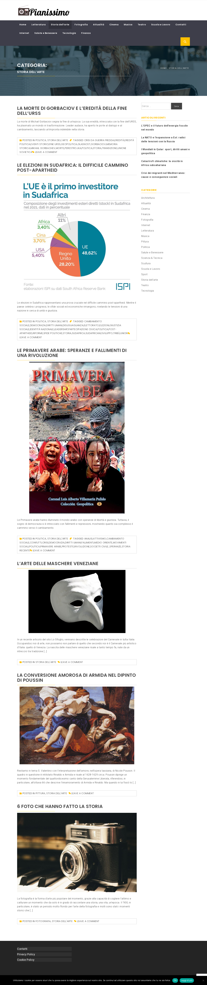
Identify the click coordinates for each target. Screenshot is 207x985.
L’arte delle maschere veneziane (57, 563)
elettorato (91, 325)
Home (22, 24)
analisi (88, 538)
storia (97, 148)
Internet (24, 33)
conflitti (36, 542)
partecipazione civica (82, 329)
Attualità (98, 24)
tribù (116, 333)
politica (87, 148)
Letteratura (39, 24)
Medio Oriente (103, 542)
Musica (128, 24)
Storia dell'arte (57, 140)
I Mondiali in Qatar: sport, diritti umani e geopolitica (165, 151)
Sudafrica (78, 333)
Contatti (180, 24)
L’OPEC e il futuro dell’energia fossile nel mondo (164, 127)
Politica (41, 140)
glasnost (84, 144)
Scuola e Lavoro (160, 24)
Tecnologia (69, 33)
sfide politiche (52, 333)
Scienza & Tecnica (151, 258)
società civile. (99, 546)
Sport (144, 274)
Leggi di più (186, 980)
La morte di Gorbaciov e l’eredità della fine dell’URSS (72, 111)
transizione (109, 148)
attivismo (99, 538)
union (124, 333)
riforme (38, 333)
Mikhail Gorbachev (43, 148)
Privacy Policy (26, 954)
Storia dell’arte (60, 24)
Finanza (86, 33)
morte (60, 148)
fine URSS (54, 144)
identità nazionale (42, 329)
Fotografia (81, 24)
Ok (175, 980)
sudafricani (93, 333)
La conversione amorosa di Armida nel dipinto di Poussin (76, 677)
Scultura (146, 263)
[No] (203, 980)
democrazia (38, 325)
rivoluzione (82, 546)
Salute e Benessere (45, 33)
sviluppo (107, 333)
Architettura (148, 197)
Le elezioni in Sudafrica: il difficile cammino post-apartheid (72, 167)
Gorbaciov (98, 144)
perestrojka (73, 148)
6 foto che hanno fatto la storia (60, 806)
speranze (115, 546)
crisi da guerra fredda (99, 140)
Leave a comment (46, 152)
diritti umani (54, 325)
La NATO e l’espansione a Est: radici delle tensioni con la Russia (163, 139)
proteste (68, 546)
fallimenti (87, 542)
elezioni (104, 325)
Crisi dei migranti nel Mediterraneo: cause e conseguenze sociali (163, 175)
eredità (119, 140)
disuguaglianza (73, 325)
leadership (61, 329)
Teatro (142, 24)
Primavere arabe (50, 546)
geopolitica (69, 144)
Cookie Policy (26, 959)
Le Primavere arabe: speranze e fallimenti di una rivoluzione (72, 353)
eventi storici (40, 144)
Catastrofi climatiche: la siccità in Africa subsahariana (162, 163)
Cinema (114, 24)
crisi (45, 542)
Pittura (40, 793)
